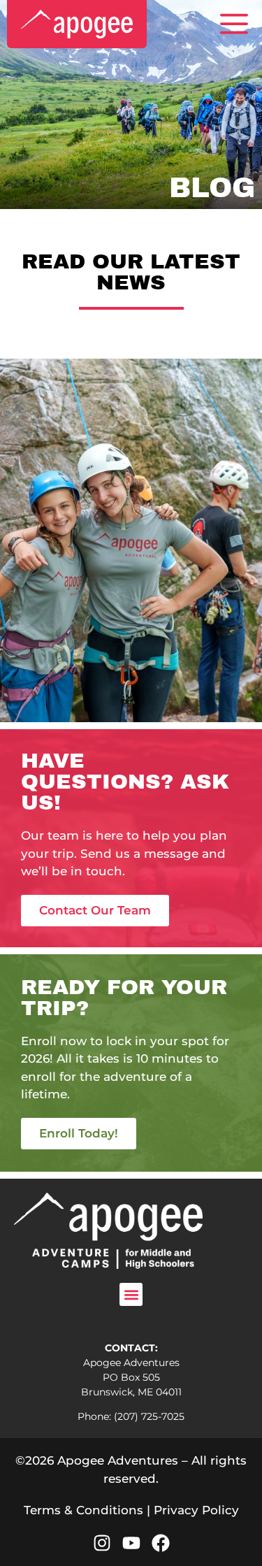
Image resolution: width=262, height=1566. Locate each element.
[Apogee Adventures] (77, 24)
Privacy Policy (196, 1510)
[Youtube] (131, 1543)
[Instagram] (102, 1543)
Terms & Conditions (83, 1510)
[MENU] (234, 24)
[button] (131, 1294)
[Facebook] (161, 1543)
